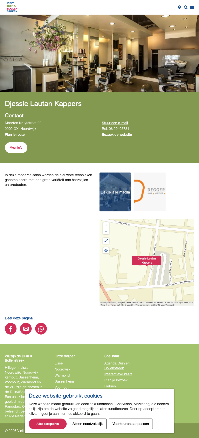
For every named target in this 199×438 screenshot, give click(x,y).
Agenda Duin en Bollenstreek (117, 365)
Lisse (59, 363)
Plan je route (15, 134)
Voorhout (62, 387)
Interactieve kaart (118, 374)
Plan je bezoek (115, 380)
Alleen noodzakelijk (87, 424)
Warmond (62, 375)
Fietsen (110, 386)
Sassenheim (64, 381)
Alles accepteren (48, 424)
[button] (146, 262)
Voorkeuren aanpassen (131, 424)
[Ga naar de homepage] (12, 7)
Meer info (16, 147)
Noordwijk (62, 369)
